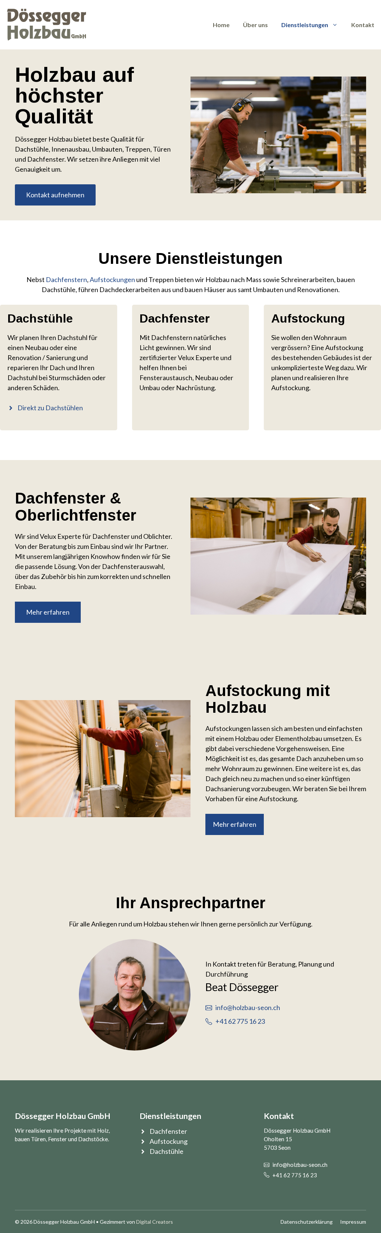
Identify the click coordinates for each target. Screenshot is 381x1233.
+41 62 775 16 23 (240, 1021)
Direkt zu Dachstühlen (50, 408)
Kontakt (362, 24)
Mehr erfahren (48, 612)
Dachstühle (166, 1151)
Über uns (255, 24)
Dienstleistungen (304, 24)
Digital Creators (154, 1222)
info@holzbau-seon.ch (247, 1007)
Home (221, 24)
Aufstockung (169, 1141)
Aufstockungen (112, 279)
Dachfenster (168, 1131)
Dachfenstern (66, 279)
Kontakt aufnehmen (55, 195)
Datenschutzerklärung (307, 1222)
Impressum (353, 1222)
